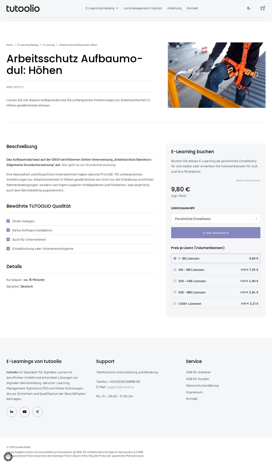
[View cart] (263, 8)
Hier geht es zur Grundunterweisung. (89, 165)
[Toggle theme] (248, 8)
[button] (8, 457)
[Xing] (37, 412)
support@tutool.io (120, 387)
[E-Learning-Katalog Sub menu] (117, 8)
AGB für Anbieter (198, 372)
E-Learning (49, 44)
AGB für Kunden (197, 379)
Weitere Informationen (248, 180)
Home (9, 44)
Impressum (194, 392)
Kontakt (192, 8)
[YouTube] (24, 412)
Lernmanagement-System (143, 8)
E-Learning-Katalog (99, 8)
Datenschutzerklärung (202, 385)
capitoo (18, 86)
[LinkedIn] (11, 412)
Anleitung (174, 8)
